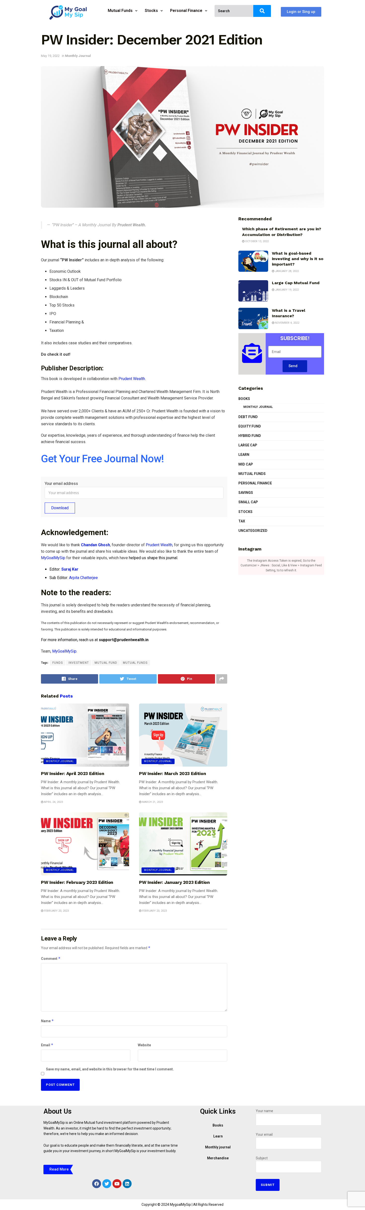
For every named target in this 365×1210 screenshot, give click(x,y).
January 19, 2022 (286, 289)
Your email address (61, 483)
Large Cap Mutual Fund (296, 282)
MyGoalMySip (53, 557)
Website (144, 1045)
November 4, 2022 (286, 322)
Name (47, 1020)
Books (244, 399)
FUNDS (57, 662)
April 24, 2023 (53, 802)
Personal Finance (186, 10)
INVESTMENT (79, 662)
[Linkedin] (127, 1183)
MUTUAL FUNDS (135, 662)
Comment (51, 958)
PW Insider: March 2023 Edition (172, 773)
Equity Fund (249, 426)
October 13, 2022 (256, 241)
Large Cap (247, 445)
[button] (301, 12)
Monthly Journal (78, 56)
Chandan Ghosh (95, 545)
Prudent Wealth (131, 378)
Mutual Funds (120, 10)
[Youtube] (116, 1183)
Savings (245, 493)
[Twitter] (106, 1183)
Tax (241, 521)
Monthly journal (218, 1147)
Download (60, 508)
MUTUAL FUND (106, 662)
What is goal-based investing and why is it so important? (297, 259)
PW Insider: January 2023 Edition (174, 882)
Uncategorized (252, 531)
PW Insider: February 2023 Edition (77, 882)
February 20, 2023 (56, 910)
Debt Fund (248, 417)
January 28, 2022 (286, 271)
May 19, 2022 (50, 56)
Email (47, 1045)
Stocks (151, 10)
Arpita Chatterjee (83, 577)
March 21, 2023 (152, 802)
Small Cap (248, 502)
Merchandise (218, 1158)
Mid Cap (245, 464)
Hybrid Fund (249, 436)
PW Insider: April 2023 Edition (72, 773)
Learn (243, 455)
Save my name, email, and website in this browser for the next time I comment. (110, 1069)
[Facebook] (96, 1183)
